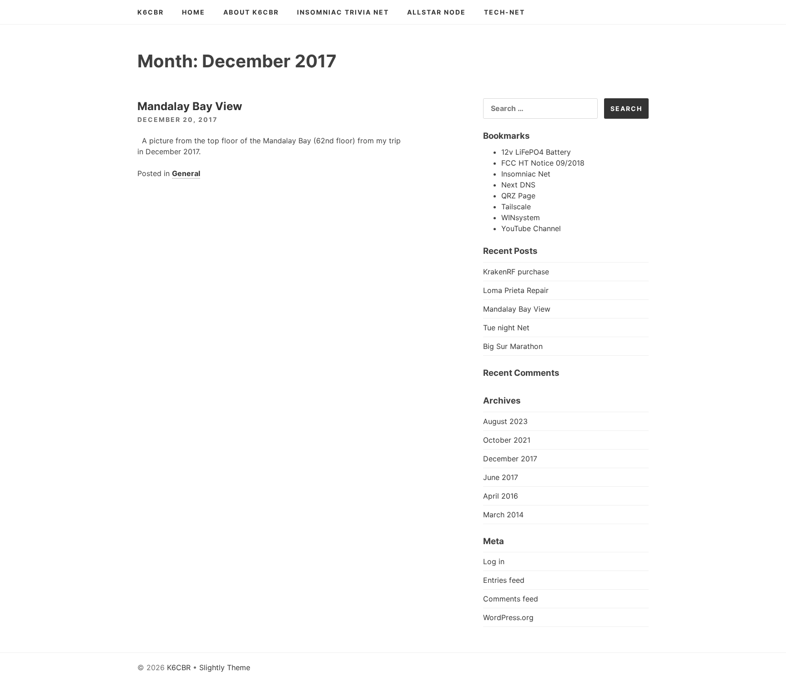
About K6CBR (251, 12)
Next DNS (518, 184)
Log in (493, 561)
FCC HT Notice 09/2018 (542, 162)
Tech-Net (504, 12)
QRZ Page (518, 195)
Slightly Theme (224, 667)
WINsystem (520, 217)
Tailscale (516, 206)
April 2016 (500, 495)
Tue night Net (506, 327)
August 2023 (505, 421)
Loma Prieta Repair (516, 290)
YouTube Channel (531, 228)
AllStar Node (436, 12)
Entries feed (503, 580)
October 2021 (506, 440)
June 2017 (500, 477)
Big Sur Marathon (513, 346)
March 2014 (503, 514)
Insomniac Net (525, 173)
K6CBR (150, 12)
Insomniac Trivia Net (343, 12)
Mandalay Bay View (189, 106)
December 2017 (510, 458)
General (186, 173)
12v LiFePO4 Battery (536, 152)
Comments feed (510, 598)
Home (193, 12)
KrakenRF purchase (516, 271)
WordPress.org (508, 617)
